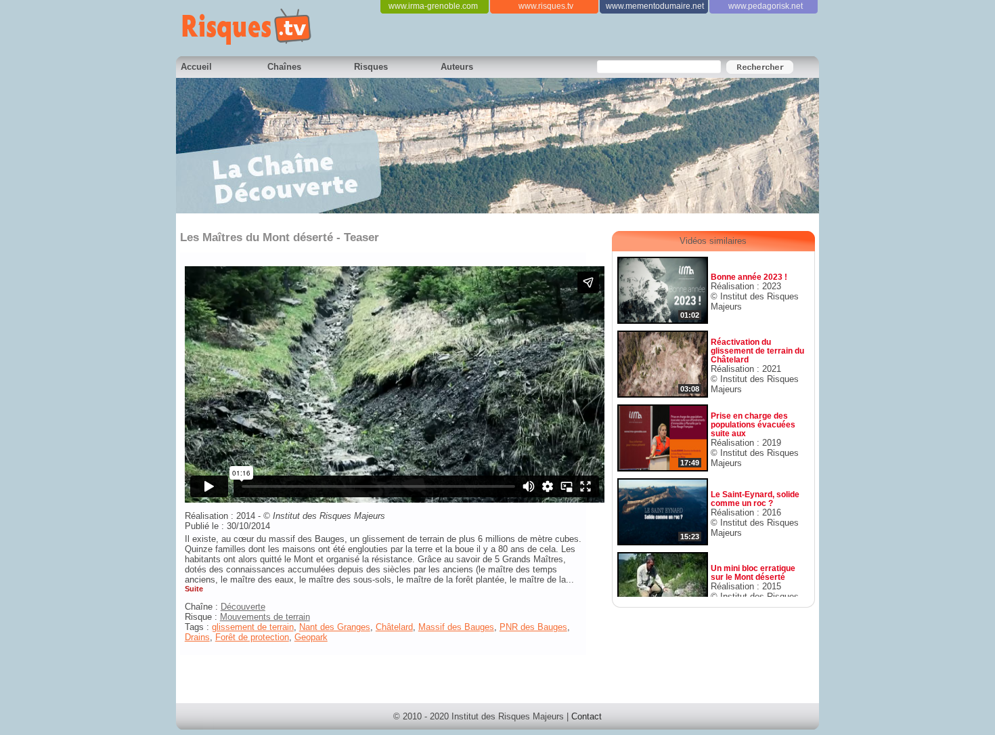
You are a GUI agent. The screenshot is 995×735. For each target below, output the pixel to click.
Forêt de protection (252, 637)
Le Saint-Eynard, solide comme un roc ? (755, 498)
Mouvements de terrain (265, 617)
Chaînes (284, 67)
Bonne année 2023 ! (749, 276)
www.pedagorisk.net (765, 6)
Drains (197, 637)
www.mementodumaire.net (655, 6)
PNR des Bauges (533, 627)
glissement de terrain (253, 627)
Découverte (243, 607)
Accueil (196, 67)
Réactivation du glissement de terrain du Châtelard (757, 350)
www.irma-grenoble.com (433, 6)
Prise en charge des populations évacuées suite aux (753, 424)
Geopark (311, 637)
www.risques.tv (545, 6)
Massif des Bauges (456, 627)
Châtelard (394, 627)
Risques (371, 67)
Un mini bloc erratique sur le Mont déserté (753, 572)
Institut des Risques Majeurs (329, 516)
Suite (194, 589)
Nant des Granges (334, 627)
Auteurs (457, 67)
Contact (586, 716)
